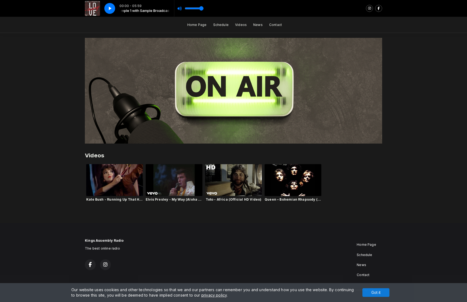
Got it (376, 292)
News (258, 25)
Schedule (221, 25)
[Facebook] (378, 8)
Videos (241, 25)
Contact (275, 25)
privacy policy (214, 295)
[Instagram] (369, 8)
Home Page (197, 25)
